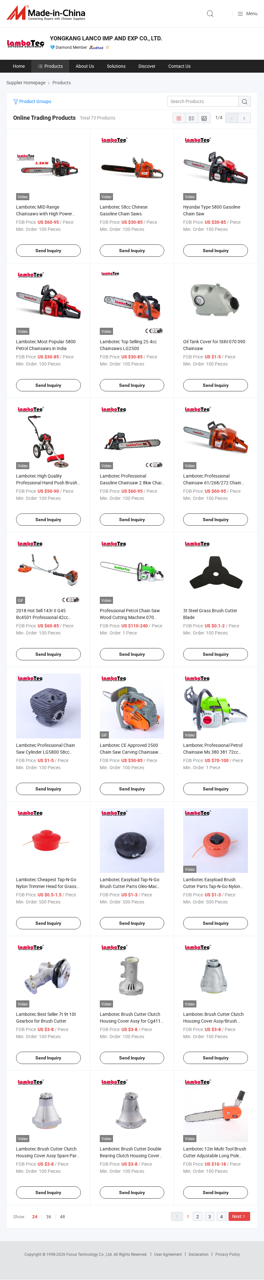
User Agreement (168, 1254)
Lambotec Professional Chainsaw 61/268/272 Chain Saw (212, 482)
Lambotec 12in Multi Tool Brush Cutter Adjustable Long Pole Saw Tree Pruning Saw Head (214, 1155)
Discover (147, 66)
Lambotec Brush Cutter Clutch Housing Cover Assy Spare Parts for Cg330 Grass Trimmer (48, 1155)
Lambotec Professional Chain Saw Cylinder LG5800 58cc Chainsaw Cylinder (45, 752)
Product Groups (34, 101)
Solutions (116, 66)
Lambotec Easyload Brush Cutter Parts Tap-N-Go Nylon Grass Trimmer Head (211, 886)
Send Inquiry (48, 250)
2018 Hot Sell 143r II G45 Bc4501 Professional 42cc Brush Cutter (42, 617)
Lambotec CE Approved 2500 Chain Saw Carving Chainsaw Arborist (129, 752)
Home (19, 66)
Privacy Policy (227, 1254)
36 (48, 1216)
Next (236, 1216)
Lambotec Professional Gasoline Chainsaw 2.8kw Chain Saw (132, 482)
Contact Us (179, 66)
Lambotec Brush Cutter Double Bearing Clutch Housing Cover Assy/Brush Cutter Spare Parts (130, 1155)
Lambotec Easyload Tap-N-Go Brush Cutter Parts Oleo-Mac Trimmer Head (129, 886)
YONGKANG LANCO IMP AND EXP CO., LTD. (106, 38)
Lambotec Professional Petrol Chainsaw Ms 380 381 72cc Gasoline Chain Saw (212, 752)
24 (34, 1216)
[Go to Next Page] (244, 118)
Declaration (199, 1254)
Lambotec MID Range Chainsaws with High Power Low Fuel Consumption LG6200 (47, 213)
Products (53, 66)
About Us (85, 66)
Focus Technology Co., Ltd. (90, 1254)
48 (62, 1216)
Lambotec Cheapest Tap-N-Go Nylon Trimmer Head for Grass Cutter (46, 886)
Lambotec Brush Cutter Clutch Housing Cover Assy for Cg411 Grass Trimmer (130, 1021)
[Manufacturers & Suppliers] (47, 12)
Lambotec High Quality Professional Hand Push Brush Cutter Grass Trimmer (46, 482)
